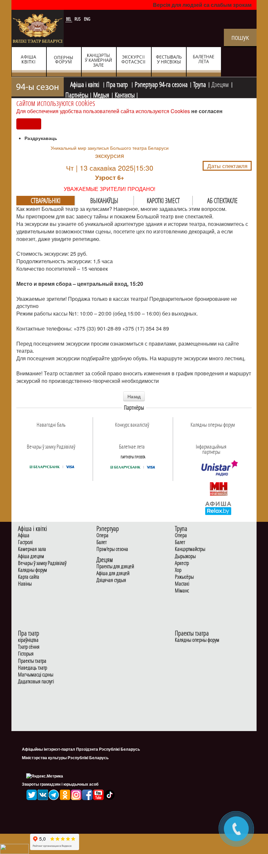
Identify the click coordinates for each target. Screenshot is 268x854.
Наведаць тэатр (32, 667)
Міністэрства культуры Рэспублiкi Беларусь (65, 757)
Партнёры (76, 94)
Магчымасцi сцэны (35, 674)
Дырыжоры (185, 556)
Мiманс (182, 590)
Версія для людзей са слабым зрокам (202, 5)
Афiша (23, 535)
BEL (69, 19)
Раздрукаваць (41, 138)
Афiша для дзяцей (112, 573)
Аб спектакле (222, 200)
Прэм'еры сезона (112, 549)
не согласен (207, 111)
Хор (178, 570)
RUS (78, 19)
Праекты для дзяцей (115, 566)
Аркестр (182, 563)
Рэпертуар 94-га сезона (161, 84)
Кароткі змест (163, 200)
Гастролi (25, 542)
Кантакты (125, 94)
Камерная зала (32, 549)
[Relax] (218, 507)
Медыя (101, 94)
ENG (87, 19)
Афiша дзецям (31, 556)
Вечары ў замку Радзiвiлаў (42, 563)
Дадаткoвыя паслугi (36, 681)
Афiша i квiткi (85, 84)
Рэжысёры (184, 576)
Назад (134, 396)
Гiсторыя (26, 653)
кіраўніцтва (28, 640)
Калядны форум (32, 570)
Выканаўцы (104, 200)
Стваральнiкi (45, 200)
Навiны (25, 583)
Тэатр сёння (29, 646)
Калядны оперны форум (197, 640)
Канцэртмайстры (190, 549)
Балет (101, 542)
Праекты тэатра (32, 660)
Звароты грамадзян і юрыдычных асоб (60, 784)
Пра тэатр (117, 84)
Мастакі (182, 583)
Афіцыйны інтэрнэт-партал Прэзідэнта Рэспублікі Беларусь (81, 749)
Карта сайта (28, 576)
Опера (102, 535)
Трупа (199, 84)
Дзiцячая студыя (111, 580)
